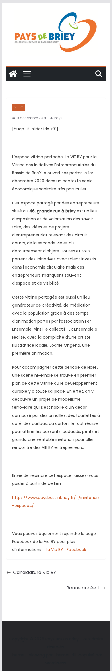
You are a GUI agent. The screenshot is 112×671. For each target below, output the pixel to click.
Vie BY (18, 107)
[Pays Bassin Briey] (13, 74)
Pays (58, 117)
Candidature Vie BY (34, 572)
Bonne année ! (82, 588)
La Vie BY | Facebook (65, 549)
